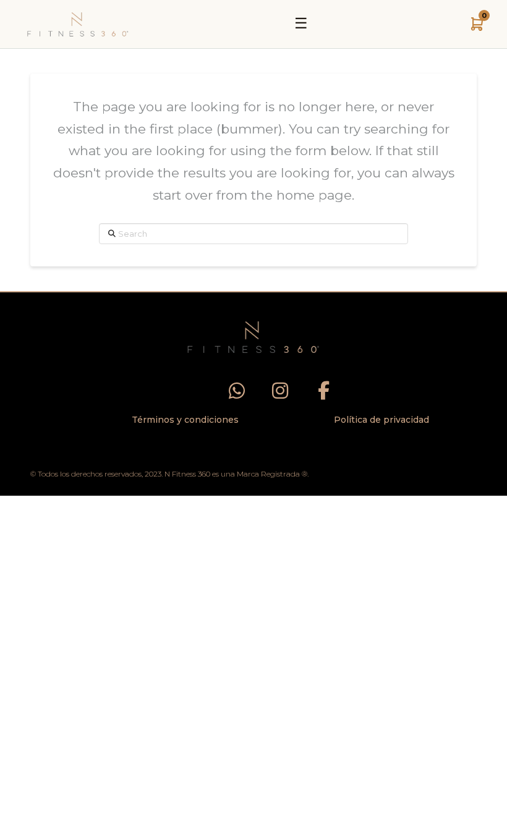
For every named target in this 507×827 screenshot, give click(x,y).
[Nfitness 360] (78, 24)
